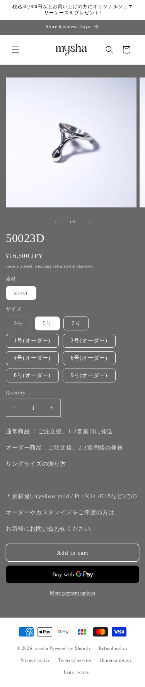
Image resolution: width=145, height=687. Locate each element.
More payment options (72, 593)
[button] (15, 49)
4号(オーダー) (32, 358)
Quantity (16, 393)
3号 (22, 325)
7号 (76, 323)
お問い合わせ (48, 528)
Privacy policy (35, 660)
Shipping (43, 266)
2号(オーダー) (89, 341)
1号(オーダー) (32, 341)
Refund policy (113, 648)
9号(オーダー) (89, 375)
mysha (41, 648)
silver (21, 293)
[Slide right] (89, 222)
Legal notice (76, 672)
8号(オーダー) (32, 375)
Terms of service (75, 660)
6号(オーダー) (89, 358)
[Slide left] (55, 222)
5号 (47, 323)
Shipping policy (115, 660)
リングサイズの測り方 (36, 464)
